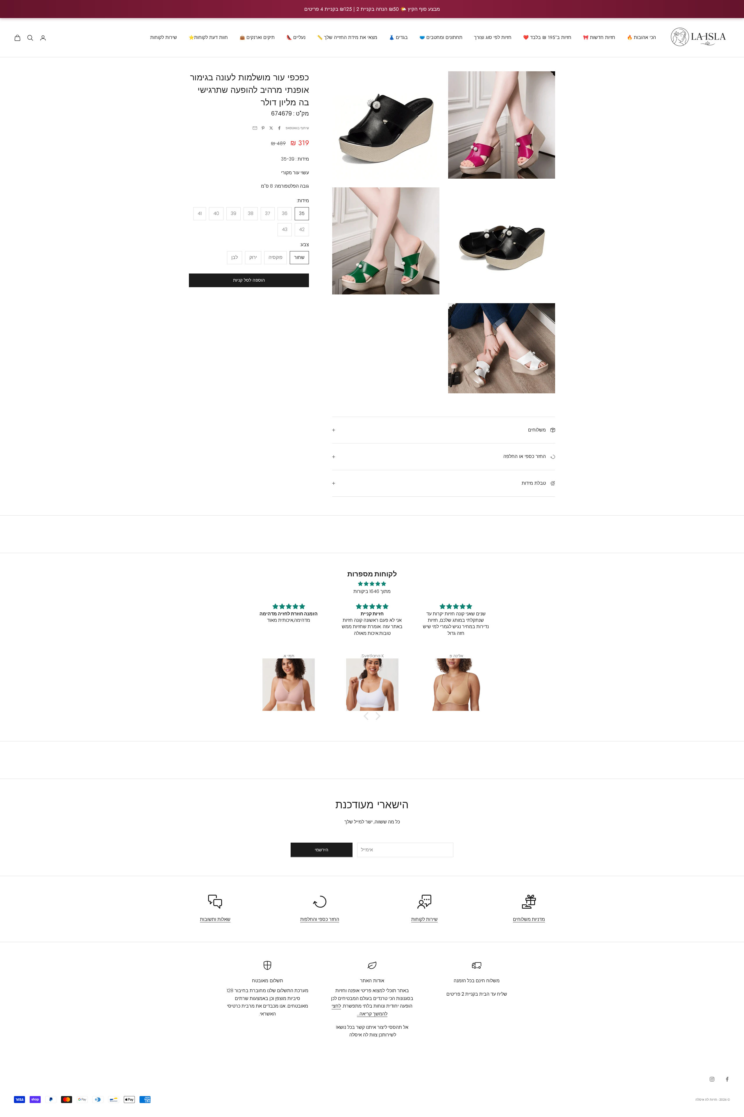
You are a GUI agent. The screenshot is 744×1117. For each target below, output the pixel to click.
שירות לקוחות (163, 37)
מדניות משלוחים (529, 919)
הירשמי (321, 850)
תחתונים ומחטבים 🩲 (440, 37)
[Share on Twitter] (271, 128)
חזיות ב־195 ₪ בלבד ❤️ (547, 37)
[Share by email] (255, 128)
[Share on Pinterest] (263, 128)
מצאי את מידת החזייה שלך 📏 (347, 37)
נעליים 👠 (295, 37)
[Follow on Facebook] (727, 1079)
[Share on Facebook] (279, 128)
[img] (372, 584)
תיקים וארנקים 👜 (257, 37)
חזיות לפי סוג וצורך (493, 37)
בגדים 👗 (398, 37)
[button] (368, 716)
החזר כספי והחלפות (319, 919)
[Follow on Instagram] (712, 1079)
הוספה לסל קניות (249, 280)
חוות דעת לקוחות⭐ (208, 37)
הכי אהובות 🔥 (641, 37)
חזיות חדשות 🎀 (599, 37)
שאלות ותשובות (215, 919)
